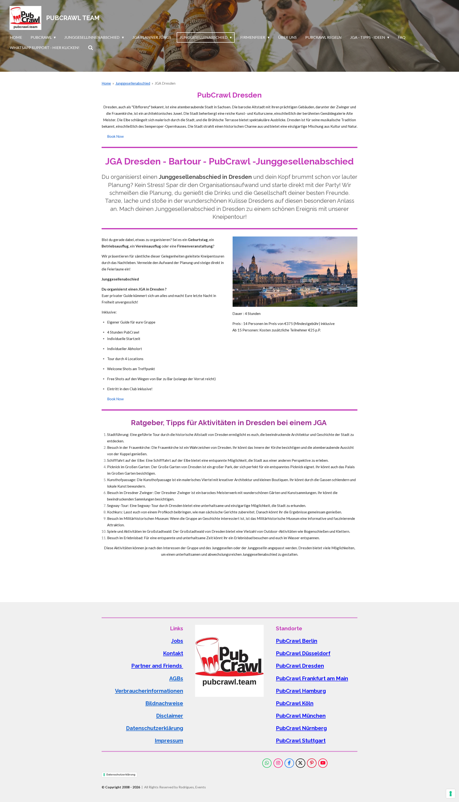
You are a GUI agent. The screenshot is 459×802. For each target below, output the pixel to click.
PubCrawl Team (72, 18)
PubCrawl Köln (294, 703)
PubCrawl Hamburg (301, 691)
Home (106, 83)
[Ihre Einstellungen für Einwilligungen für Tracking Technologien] (450, 793)
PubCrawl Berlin (296, 641)
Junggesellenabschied (132, 83)
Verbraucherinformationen (149, 691)
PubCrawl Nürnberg (301, 728)
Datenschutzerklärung (154, 728)
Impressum (169, 740)
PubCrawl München (301, 716)
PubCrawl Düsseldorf (303, 653)
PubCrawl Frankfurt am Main (312, 678)
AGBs (176, 678)
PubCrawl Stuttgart (301, 740)
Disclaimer (169, 716)
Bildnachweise (164, 703)
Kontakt (173, 653)
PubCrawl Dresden (300, 666)
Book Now (115, 136)
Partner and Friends (157, 666)
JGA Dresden (165, 83)
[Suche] (90, 48)
